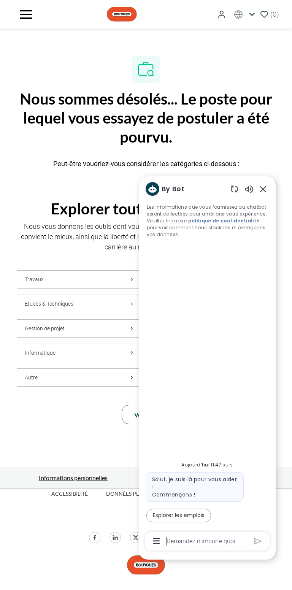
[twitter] (135, 537)
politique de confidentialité (224, 220)
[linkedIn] (115, 537)
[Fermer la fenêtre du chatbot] (263, 189)
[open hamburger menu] (26, 14)
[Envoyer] (258, 541)
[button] (222, 14)
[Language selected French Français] (246, 14)
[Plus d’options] (156, 541)
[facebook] (94, 537)
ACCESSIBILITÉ (69, 493)
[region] (207, 364)
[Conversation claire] (234, 189)
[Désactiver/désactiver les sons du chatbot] (249, 188)
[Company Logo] (121, 13)
